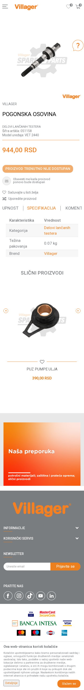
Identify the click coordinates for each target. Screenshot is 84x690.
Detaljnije (11, 683)
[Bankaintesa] (34, 623)
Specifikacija (41, 208)
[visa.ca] (31, 614)
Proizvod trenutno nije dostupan (37, 169)
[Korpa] (78, 11)
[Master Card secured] (47, 614)
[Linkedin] (51, 595)
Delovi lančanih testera (21, 126)
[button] (20, 192)
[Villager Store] (26, 7)
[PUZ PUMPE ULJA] (42, 320)
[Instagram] (19, 595)
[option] (42, 60)
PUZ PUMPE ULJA (42, 369)
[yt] (40, 595)
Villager (50, 253)
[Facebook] (8, 595)
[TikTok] (29, 595)
